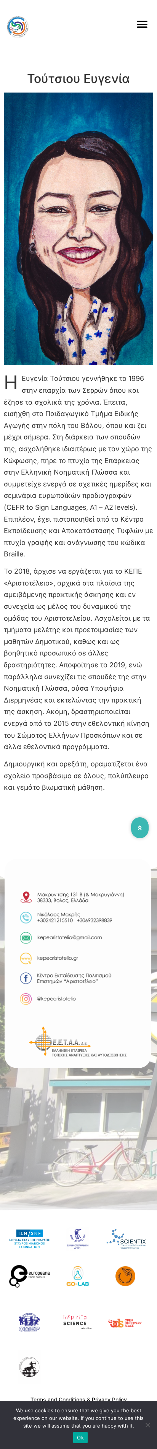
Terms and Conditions (57, 1399)
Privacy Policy (109, 1399)
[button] (142, 24)
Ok (80, 1437)
